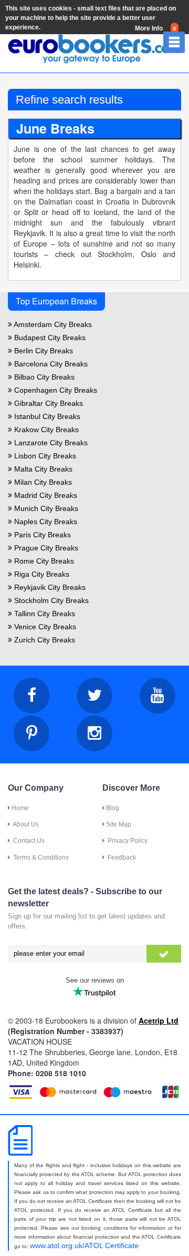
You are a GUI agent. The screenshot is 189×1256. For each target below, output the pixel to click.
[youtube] (157, 695)
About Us (24, 824)
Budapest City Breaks (49, 337)
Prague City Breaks (45, 548)
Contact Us (27, 840)
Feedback (120, 857)
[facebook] (31, 695)
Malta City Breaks (42, 469)
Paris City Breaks (41, 534)
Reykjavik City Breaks (49, 587)
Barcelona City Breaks (50, 364)
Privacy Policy (126, 840)
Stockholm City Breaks (50, 600)
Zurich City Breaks (43, 640)
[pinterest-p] (31, 733)
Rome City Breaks (43, 561)
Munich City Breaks (45, 508)
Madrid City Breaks (44, 495)
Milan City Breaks (42, 482)
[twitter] (94, 695)
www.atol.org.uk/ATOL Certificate (84, 1245)
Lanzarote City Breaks (50, 442)
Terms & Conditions (39, 857)
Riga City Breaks (40, 574)
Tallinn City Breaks (43, 613)
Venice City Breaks (44, 626)
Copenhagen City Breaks (54, 390)
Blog (111, 808)
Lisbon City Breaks (44, 456)
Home (19, 808)
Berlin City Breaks (42, 350)
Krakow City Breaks (45, 429)
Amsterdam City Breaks (52, 324)
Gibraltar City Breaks (47, 403)
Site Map (117, 824)
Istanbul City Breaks (46, 416)
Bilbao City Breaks (43, 377)
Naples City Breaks (44, 521)
